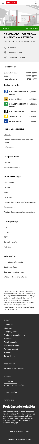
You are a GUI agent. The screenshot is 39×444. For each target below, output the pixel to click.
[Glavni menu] (3, 2)
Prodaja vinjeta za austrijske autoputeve (19, 212)
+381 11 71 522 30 (10, 385)
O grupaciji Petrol (10, 332)
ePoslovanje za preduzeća (14, 368)
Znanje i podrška (10, 392)
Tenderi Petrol (9, 356)
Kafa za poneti (9, 147)
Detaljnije (14, 423)
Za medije (7, 352)
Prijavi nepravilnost (11, 345)
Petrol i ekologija (10, 342)
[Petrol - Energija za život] (11, 2)
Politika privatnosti (11, 349)
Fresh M (7, 135)
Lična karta (8, 328)
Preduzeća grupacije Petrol (14, 335)
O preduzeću (9, 325)
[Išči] (36, 2)
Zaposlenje (8, 339)
